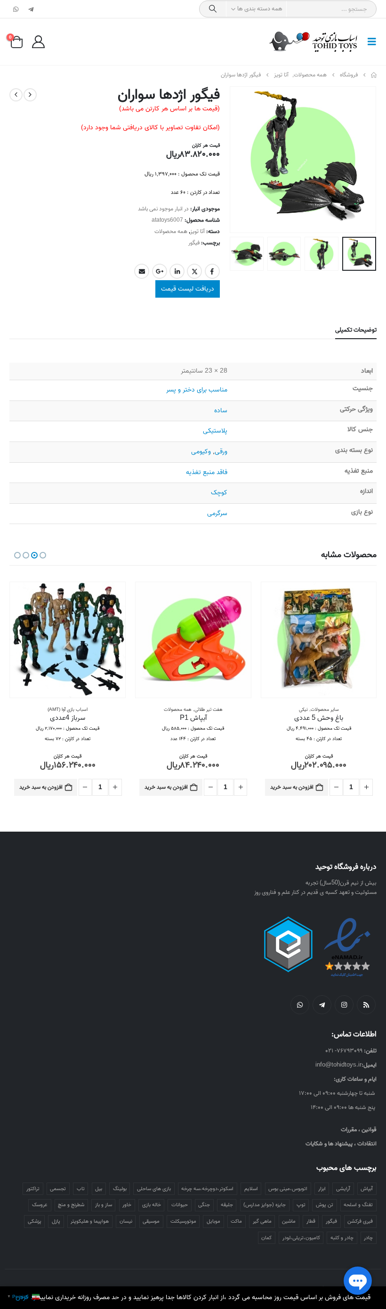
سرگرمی (217, 513)
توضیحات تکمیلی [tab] (356, 330)
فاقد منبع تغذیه (206, 472)
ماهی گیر (262, 1221)
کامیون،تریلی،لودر (301, 1238)
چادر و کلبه (342, 1238)
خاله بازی (151, 1205)
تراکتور (33, 1188)
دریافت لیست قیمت (187, 288)
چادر (368, 1238)
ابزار (322, 1188)
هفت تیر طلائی (208, 709)
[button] (369, 41)
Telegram (322, 1004)
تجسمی (58, 1188)
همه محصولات (170, 231)
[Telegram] (30, 9)
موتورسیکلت (183, 1221)
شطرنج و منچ (71, 1205)
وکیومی (201, 451)
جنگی (204, 1205)
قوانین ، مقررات (359, 1129)
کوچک (219, 492)
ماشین (289, 1221)
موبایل (213, 1221)
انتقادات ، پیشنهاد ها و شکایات (341, 1144)
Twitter (194, 271)
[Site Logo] (314, 42)
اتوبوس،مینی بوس (287, 1188)
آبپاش (367, 1188)
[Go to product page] (319, 640)
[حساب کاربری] (38, 41)
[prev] (30, 94)
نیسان (126, 1221)
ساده (220, 410)
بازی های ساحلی (154, 1188)
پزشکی (34, 1221)
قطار (310, 1221)
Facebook (212, 271)
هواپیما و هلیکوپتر (90, 1221)
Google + (159, 271)
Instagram (344, 1004)
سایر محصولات (325, 709)
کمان (266, 1238)
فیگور (194, 242)
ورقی (221, 451)
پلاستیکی (215, 430)
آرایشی (343, 1188)
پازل (56, 1221)
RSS (366, 1004)
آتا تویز (197, 231)
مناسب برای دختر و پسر (196, 389)
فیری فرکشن (360, 1221)
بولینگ (120, 1188)
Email (141, 271)
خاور (126, 1205)
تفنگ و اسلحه (358, 1205)
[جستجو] (213, 9)
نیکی (303, 709)
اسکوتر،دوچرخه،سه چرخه (207, 1188)
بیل (98, 1188)
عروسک (40, 1205)
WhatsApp (299, 1004)
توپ (301, 1205)
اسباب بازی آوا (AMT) (68, 709)
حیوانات (179, 1205)
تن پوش (324, 1205)
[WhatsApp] (16, 9)
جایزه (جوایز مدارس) (264, 1205)
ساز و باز (103, 1205)
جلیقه (227, 1205)
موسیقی (151, 1221)
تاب (81, 1188)
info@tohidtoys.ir (338, 1065)
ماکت (236, 1221)
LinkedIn (177, 271)
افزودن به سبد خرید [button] (292, 787)
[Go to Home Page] (374, 75)
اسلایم (251, 1188)
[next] (16, 94)
